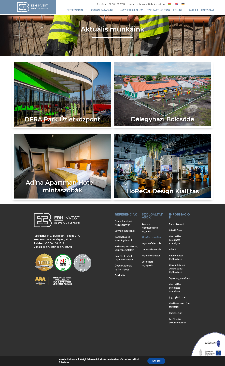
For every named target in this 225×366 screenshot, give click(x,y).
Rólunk (178, 10)
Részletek (64, 362)
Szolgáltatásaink (101, 10)
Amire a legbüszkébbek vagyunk (150, 228)
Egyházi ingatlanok (125, 230)
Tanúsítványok (177, 224)
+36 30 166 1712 (54, 243)
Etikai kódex (175, 230)
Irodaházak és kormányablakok (123, 238)
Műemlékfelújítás (151, 255)
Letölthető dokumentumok (177, 320)
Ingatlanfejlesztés (151, 243)
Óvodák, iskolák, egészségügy (123, 267)
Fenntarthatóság (158, 10)
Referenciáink (75, 10)
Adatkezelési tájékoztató (176, 257)
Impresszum (175, 313)
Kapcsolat (207, 10)
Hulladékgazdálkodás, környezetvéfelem (126, 248)
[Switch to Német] (183, 5)
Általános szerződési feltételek (180, 305)
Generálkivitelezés (151, 249)
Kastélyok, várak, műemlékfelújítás (124, 257)
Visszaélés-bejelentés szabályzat (175, 240)
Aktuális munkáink (151, 237)
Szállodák (120, 275)
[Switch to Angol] (176, 5)
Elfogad (156, 360)
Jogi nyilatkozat (177, 297)
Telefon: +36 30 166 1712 (111, 4)
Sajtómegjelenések (179, 278)
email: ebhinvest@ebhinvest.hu (147, 4)
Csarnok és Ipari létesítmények (123, 223)
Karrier (193, 10)
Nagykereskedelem (131, 10)
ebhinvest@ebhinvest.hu (57, 246)
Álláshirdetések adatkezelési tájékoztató (177, 269)
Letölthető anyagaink (147, 263)
